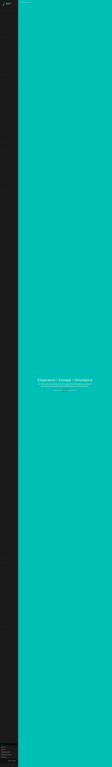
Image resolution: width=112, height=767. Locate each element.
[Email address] (4, 761)
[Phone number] (2, 761)
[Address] (5, 761)
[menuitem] (9, 744)
